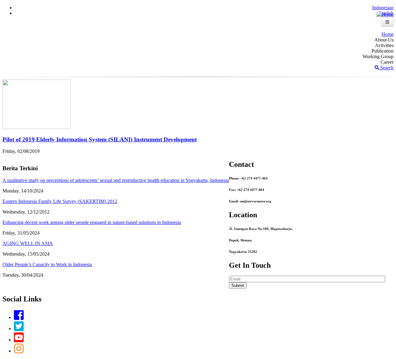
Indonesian (383, 7)
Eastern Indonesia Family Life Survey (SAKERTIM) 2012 (59, 201)
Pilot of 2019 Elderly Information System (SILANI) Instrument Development (99, 139)
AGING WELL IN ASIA (27, 243)
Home (387, 34)
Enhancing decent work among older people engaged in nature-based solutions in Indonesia (91, 222)
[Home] (385, 14)
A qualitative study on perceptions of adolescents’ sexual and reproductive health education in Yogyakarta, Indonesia (115, 180)
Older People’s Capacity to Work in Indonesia (47, 264)
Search (386, 67)
